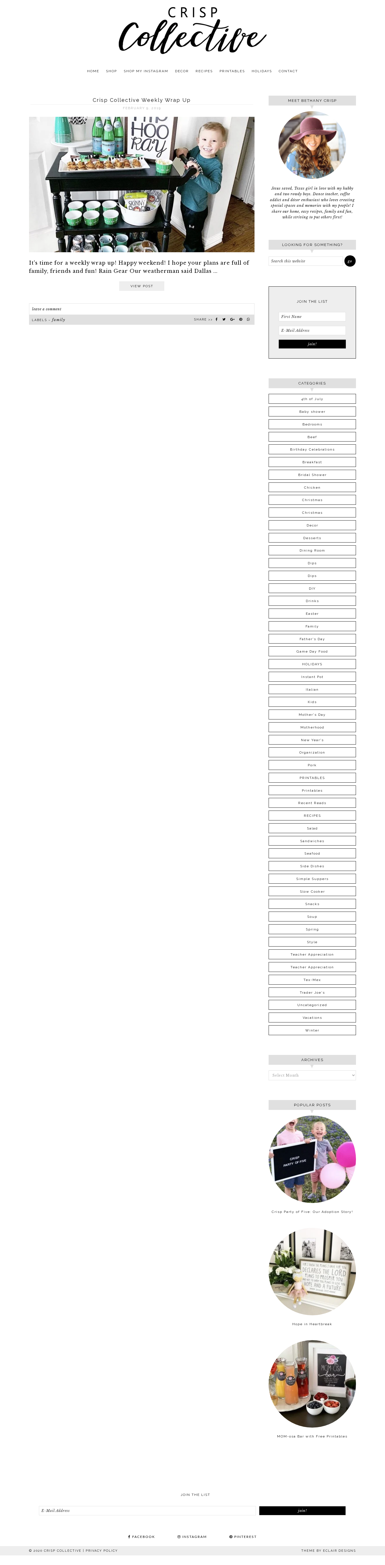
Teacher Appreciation (312, 954)
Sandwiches (312, 841)
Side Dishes (312, 866)
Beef (312, 437)
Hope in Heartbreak (312, 1324)
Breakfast (312, 462)
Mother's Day (312, 715)
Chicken (312, 488)
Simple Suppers (312, 879)
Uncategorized (312, 1005)
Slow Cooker (312, 892)
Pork (312, 765)
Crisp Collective (192, 30)
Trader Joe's (312, 993)
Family (58, 320)
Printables (312, 791)
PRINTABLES (312, 778)
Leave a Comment (46, 309)
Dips (312, 563)
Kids (312, 702)
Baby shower (312, 412)
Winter (312, 1030)
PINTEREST (245, 1536)
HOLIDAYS (312, 664)
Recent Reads (312, 803)
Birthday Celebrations (312, 449)
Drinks (312, 601)
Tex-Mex (312, 980)
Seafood (312, 853)
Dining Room (312, 550)
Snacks (312, 904)
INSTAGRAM (194, 1536)
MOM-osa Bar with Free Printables (312, 1436)
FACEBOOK (143, 1536)
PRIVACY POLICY (102, 1551)
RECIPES (312, 816)
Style (312, 942)
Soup (312, 917)
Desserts (312, 538)
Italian (312, 690)
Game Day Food (312, 651)
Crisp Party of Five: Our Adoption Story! (312, 1212)
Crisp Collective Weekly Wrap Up (142, 100)
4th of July (312, 399)
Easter (312, 614)
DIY (312, 589)
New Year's (312, 740)
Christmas (312, 500)
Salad (312, 828)
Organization (312, 752)
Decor (312, 525)
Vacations (312, 1018)
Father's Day (312, 639)
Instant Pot (312, 677)
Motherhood (312, 727)
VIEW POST (141, 286)
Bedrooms (312, 424)
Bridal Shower (312, 475)
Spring (312, 929)
